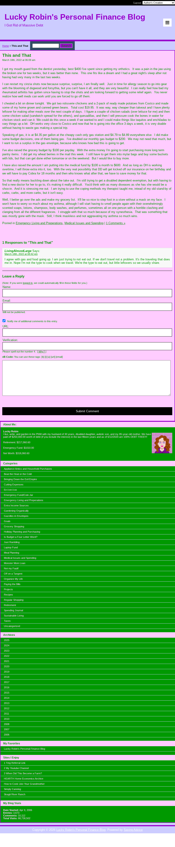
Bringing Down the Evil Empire (20, 479)
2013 (6, 703)
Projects (8, 589)
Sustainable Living (14, 615)
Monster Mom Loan (14, 563)
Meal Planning (11, 552)
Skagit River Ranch (14, 794)
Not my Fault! (11, 568)
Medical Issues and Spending (20, 558)
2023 (6, 650)
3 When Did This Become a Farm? (23, 773)
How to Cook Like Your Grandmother (24, 783)
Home (5, 45)
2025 (6, 640)
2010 (6, 718)
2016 (6, 687)
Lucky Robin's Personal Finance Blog (24, 748)
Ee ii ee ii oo (10, 489)
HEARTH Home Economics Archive (23, 778)
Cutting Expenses (13, 484)
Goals (7, 521)
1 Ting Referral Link (15, 763)
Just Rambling (12, 542)
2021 (6, 661)
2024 (6, 645)
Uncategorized (12, 626)
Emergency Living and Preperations (23, 500)
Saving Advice (133, 829)
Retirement (10, 605)
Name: (7, 287)
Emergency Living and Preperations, (40, 223)
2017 (6, 682)
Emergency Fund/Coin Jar (18, 495)
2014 (6, 698)
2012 (6, 708)
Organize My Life (13, 579)
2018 (6, 677)
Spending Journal (13, 610)
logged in (28, 283)
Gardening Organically (16, 510)
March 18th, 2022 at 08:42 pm (21, 254)
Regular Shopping (13, 599)
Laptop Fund (11, 547)
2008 (6, 724)
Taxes (7, 620)
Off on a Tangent (13, 573)
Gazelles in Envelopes (16, 516)
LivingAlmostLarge (18, 251)
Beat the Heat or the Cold (18, 474)
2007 (6, 729)
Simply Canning (12, 789)
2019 (6, 671)
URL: (6, 326)
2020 (6, 666)
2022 (6, 656)
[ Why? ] (41, 351)
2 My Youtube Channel (16, 768)
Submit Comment (87, 411)
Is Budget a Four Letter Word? (20, 537)
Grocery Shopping (14, 526)
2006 (6, 734)
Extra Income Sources (16, 505)
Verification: (10, 340)
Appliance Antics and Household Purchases (28, 468)
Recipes (8, 594)
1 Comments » (115, 223)
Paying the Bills (12, 584)
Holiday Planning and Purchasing (22, 531)
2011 (6, 713)
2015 (6, 692)
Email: (7, 300)
